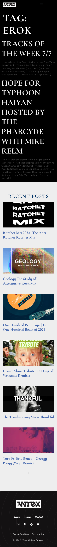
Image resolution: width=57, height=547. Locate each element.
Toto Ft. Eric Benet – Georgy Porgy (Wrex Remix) (25, 460)
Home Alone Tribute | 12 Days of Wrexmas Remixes (28, 373)
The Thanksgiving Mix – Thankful (28, 417)
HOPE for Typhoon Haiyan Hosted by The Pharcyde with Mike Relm (23, 117)
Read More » (8, 241)
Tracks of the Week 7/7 (26, 48)
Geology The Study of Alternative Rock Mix (19, 281)
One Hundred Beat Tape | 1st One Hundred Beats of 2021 (25, 327)
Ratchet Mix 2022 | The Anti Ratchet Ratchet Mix (24, 235)
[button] (41, 3)
